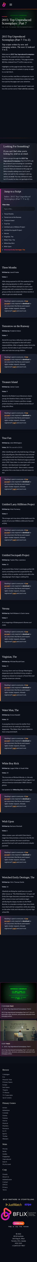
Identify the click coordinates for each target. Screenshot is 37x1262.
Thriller (4, 1136)
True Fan (7, 224)
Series (4, 1151)
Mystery (5, 1126)
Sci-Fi (4, 1131)
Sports (4, 1134)
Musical (5, 1123)
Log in (14, 311)
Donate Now (18, 1223)
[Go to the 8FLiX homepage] (4, 5)
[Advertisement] (18, 114)
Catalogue (5, 1074)
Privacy (5, 1187)
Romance (5, 1128)
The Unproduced (12, 26)
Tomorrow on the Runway (12, 217)
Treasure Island (9, 220)
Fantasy (5, 1118)
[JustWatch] (13, 1205)
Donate (4, 1174)
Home (3, 26)
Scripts (6, 26)
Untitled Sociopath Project (13, 230)
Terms (4, 1190)
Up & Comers (7, 1098)
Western (5, 1139)
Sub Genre (5, 1087)
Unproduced (6, 1159)
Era (3, 1077)
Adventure (6, 1110)
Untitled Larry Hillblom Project (14, 227)
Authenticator (7, 1179)
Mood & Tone (7, 1079)
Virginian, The (8, 237)
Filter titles (6, 205)
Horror (4, 1120)
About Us (5, 1177)
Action (4, 1108)
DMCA (4, 1184)
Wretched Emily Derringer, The (14, 250)
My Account (6, 1164)
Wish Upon (7, 246)
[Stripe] (28, 1205)
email (12, 176)
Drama (4, 1115)
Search (4, 1162)
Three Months (9, 214)
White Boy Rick (9, 243)
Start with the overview (26, 89)
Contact (5, 1182)
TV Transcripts (7, 1095)
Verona (6, 233)
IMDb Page (28, 790)
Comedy (5, 1113)
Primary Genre (7, 1082)
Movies (5, 1149)
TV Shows (5, 1092)
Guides (4, 1154)
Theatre (5, 1090)
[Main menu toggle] (10, 4)
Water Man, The (9, 240)
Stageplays (6, 1156)
